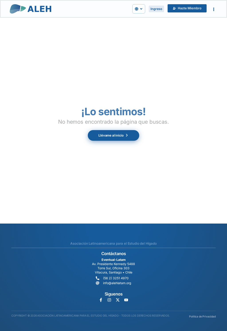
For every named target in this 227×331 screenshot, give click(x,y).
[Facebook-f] (101, 300)
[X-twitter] (118, 300)
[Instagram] (109, 300)
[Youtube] (126, 300)
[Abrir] (141, 9)
